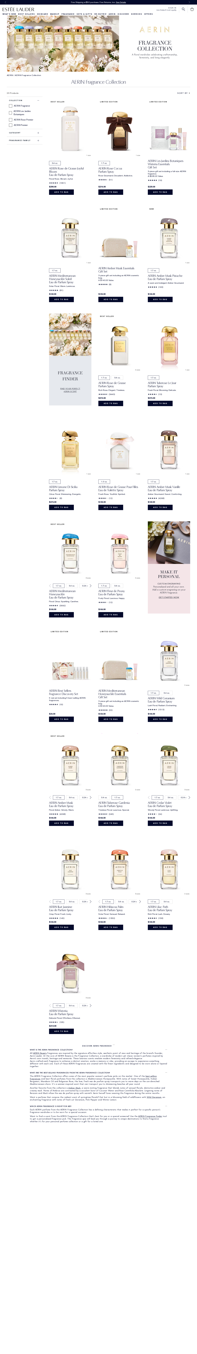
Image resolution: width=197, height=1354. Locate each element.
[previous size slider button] (50, 585)
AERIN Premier (21, 125)
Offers (148, 14)
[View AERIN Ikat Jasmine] (70, 866)
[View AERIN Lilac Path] (169, 866)
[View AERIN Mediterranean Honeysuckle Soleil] (70, 235)
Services (136, 14)
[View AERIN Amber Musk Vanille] (169, 446)
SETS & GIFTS (84, 14)
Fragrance (68, 14)
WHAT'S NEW (9, 14)
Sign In (172, 8)
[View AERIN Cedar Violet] (169, 762)
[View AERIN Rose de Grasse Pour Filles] (119, 446)
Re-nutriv (100, 14)
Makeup (54, 14)
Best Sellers (26, 14)
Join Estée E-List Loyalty (166, 10)
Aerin (112, 14)
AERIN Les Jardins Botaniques (22, 113)
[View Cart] (192, 9)
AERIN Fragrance (22, 105)
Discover (123, 14)
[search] (183, 9)
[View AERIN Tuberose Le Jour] (169, 342)
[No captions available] (70, 361)
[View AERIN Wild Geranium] (169, 658)
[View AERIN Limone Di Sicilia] (70, 446)
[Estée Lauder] (18, 9)
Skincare (42, 14)
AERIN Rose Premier (23, 119)
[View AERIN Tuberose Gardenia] (119, 762)
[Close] (195, 1)
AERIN (10, 75)
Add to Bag (61, 192)
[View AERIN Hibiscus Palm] (119, 866)
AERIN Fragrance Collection (28, 75)
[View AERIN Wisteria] (70, 970)
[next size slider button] (90, 585)
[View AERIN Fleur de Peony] (119, 550)
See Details (121, 2)
